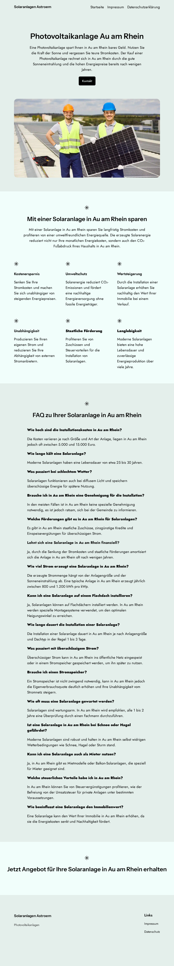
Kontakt (87, 81)
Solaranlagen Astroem (32, 7)
